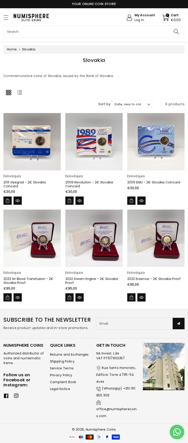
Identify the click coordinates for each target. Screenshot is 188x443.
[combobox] (94, 31)
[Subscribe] (179, 323)
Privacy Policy (61, 375)
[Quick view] (18, 201)
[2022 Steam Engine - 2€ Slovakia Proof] (94, 238)
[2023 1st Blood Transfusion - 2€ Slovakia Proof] (32, 238)
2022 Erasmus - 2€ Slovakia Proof (154, 279)
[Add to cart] (7, 201)
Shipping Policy (62, 361)
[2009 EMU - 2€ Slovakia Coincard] (156, 141)
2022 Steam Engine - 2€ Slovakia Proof (91, 281)
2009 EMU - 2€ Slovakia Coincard (153, 182)
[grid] (8, 93)
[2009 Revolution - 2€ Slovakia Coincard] (94, 141)
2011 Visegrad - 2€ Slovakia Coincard (24, 184)
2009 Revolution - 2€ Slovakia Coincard (89, 184)
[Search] (176, 31)
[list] (19, 93)
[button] (8, 17)
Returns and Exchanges (69, 354)
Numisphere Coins (101, 429)
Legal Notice (60, 389)
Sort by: (104, 104)
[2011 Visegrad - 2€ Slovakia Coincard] (32, 141)
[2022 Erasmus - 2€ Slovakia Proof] (156, 238)
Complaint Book (63, 382)
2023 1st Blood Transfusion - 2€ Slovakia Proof (28, 281)
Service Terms (62, 368)
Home (12, 49)
